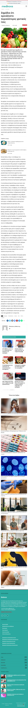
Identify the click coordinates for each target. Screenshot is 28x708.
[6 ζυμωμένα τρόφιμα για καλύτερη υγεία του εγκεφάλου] (20, 360)
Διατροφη (6, 340)
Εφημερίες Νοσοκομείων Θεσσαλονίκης (10, 645)
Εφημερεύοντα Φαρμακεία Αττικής (9, 637)
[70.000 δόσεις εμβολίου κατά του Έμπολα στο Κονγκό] (3, 676)
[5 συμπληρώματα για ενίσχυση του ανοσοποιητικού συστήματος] (7, 360)
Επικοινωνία (4, 628)
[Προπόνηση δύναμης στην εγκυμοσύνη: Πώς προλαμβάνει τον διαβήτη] (3, 681)
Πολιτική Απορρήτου (6, 633)
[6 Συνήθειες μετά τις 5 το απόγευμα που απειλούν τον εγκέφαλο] (7, 344)
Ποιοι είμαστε (5, 630)
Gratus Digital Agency (21, 705)
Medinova (4, 597)
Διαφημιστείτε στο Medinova (8, 626)
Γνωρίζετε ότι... (4, 667)
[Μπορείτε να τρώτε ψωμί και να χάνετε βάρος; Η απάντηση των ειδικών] (4, 151)
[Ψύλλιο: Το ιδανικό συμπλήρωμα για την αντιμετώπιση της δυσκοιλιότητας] (4, 143)
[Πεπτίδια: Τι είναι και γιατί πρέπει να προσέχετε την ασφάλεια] (3, 695)
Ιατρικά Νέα (3, 665)
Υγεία (2, 657)
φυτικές (3, 317)
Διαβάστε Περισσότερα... (6, 611)
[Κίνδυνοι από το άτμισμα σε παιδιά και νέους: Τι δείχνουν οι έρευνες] (3, 686)
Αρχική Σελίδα (5, 624)
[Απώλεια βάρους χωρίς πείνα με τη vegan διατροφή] (20, 344)
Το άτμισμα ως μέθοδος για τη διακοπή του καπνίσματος (13, 413)
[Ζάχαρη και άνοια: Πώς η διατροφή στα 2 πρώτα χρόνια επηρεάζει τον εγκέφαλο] (20, 376)
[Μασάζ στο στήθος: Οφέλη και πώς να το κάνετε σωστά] (3, 691)
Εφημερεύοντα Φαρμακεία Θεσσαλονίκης (10, 639)
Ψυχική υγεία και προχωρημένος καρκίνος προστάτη (12, 530)
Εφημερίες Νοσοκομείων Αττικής (8, 641)
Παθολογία (3, 659)
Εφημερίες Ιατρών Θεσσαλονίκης (8, 643)
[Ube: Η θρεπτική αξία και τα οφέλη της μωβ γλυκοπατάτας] (7, 376)
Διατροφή (3, 662)
